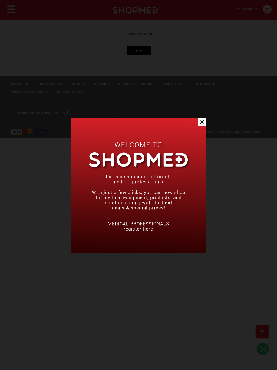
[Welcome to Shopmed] (138, 252)
